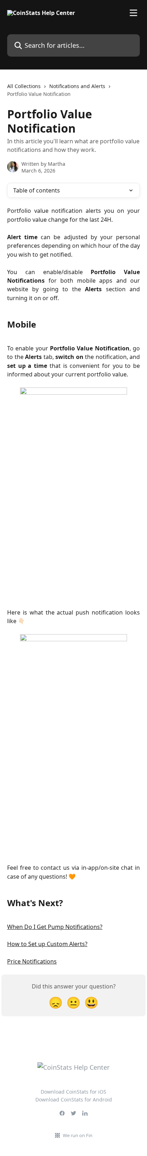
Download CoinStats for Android (73, 1099)
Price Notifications (32, 961)
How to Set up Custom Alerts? (47, 944)
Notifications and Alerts (77, 86)
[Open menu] (133, 13)
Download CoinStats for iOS (73, 1091)
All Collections (24, 86)
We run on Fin (77, 1135)
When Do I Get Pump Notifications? (54, 927)
